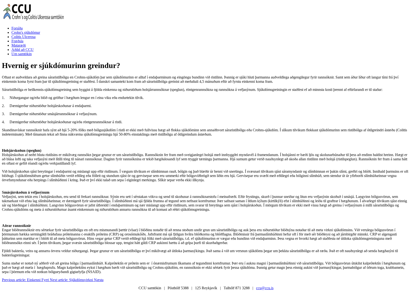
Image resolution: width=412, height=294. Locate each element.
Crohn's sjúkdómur (25, 32)
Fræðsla (17, 41)
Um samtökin (21, 54)
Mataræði (18, 45)
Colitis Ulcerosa (23, 37)
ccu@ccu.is (264, 288)
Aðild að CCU (22, 50)
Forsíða (17, 28)
